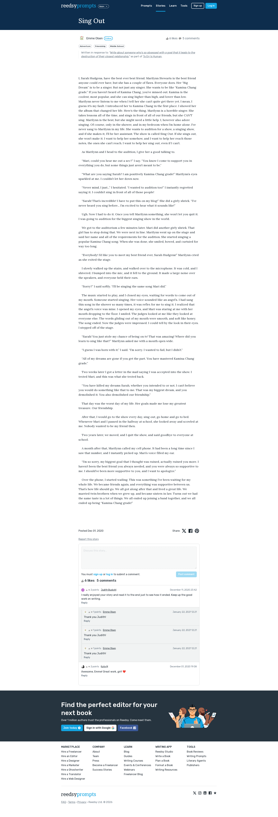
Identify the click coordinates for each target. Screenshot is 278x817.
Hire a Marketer (70, 765)
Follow (108, 38)
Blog (126, 751)
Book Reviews (195, 751)
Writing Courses (133, 760)
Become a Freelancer (105, 765)
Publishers (193, 765)
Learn (173, 5)
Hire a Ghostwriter (72, 769)
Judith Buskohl (108, 590)
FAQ (63, 802)
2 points (94, 590)
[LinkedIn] (205, 793)
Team (96, 756)
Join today (70, 727)
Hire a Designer (70, 760)
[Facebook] (210, 793)
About (96, 751)
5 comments (190, 38)
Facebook (126, 727)
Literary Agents (196, 760)
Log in (211, 5)
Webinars (129, 769)
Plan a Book (162, 760)
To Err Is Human (152, 56)
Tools (184, 5)
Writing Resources (166, 769)
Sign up (198, 5)
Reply (84, 602)
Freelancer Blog (133, 774)
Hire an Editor (69, 756)
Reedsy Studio (164, 751)
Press (96, 760)
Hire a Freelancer (71, 751)
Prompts (146, 5)
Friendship (100, 46)
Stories (160, 5)
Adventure (85, 46)
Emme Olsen (109, 612)
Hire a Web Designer (73, 778)
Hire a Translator (71, 774)
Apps (101, 6)
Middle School (117, 46)
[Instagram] (200, 793)
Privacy (81, 802)
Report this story (89, 539)
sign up (97, 574)
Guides (128, 756)
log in (109, 574)
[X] (195, 793)
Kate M (104, 666)
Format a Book (164, 765)
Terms (71, 802)
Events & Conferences (137, 765)
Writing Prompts (196, 756)
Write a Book (162, 756)
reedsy (78, 6)
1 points (97, 612)
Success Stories (102, 769)
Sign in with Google (98, 727)
